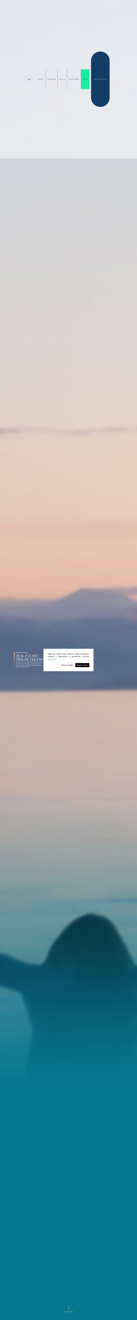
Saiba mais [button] (52, 659)
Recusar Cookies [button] (67, 665)
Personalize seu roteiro (100, 79)
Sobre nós (62, 79)
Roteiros (85, 79)
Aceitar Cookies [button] (82, 665)
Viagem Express (29, 79)
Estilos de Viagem (74, 79)
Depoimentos (51, 79)
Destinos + (41, 79)
